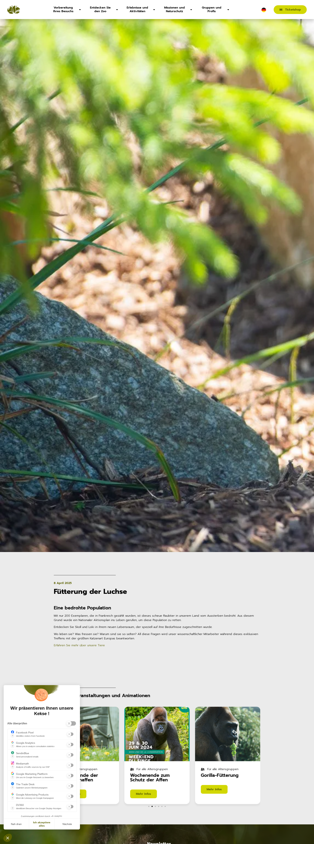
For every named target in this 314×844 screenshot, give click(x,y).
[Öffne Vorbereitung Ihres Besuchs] (79, 9)
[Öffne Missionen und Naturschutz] (191, 9)
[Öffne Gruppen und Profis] (228, 9)
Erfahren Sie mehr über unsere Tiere (79, 645)
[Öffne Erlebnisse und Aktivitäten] (154, 9)
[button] (258, 754)
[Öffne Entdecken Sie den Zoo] (117, 9)
